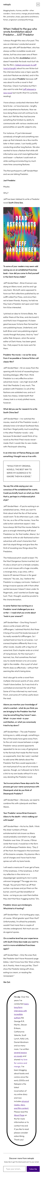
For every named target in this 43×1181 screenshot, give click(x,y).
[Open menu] (38, 4)
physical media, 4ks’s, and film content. (21, 1104)
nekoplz (7, 4)
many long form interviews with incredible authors (21, 1011)
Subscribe (33, 1169)
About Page (19, 1115)
